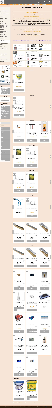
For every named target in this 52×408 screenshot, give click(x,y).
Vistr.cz (2, 157)
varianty (18, 90)
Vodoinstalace (20, 65)
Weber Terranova (3, 160)
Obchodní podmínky (24, 4)
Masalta (2, 142)
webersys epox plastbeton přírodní (19, 392)
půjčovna (32, 120)
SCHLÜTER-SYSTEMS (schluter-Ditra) (20, 62)
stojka (31, 195)
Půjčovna (19, 45)
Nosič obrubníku (19, 208)
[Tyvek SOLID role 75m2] (2, 67)
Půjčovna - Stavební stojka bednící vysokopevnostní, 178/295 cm (31, 133)
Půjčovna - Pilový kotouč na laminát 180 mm (8, 76)
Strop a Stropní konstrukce (46, 62)
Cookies (30, 4)
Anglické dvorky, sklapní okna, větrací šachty (33, 45)
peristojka (32, 95)
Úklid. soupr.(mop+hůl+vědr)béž (5, 113)
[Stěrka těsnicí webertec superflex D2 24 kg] (31, 385)
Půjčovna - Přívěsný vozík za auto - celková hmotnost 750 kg (31, 346)
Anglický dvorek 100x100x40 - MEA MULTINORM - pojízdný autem (31, 303)
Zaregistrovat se (44, 2)
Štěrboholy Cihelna (3, 152)
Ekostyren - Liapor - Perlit (34, 49)
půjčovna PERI (32, 145)
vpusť (32, 220)
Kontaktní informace (37, 4)
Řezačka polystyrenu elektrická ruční (5, 112)
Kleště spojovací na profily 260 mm (5, 115)
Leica (1, 138)
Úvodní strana (8, 4)
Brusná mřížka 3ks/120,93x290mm (3, 106)
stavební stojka (32, 170)
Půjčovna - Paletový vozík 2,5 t (18, 133)
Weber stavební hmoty (33, 65)
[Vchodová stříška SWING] (2, 81)
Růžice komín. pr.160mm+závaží (44, 346)
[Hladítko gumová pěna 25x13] (44, 296)
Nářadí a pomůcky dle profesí (21, 55)
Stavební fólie (33, 62)
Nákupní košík (44, 4)
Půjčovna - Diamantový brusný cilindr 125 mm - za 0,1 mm (8, 71)
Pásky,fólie (33, 55)
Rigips (1, 147)
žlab (32, 245)
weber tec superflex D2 (31, 391)
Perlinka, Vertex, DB (47, 55)
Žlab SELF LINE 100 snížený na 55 (31, 233)
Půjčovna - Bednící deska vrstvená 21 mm (19, 158)
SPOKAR (2, 151)
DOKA (2, 132)
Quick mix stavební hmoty (34, 59)
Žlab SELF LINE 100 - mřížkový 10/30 (31, 259)
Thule (1, 156)
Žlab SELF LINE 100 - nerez (44, 233)
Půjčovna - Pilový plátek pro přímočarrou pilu (4, 89)
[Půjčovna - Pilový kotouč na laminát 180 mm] (2, 76)
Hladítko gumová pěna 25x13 (44, 302)
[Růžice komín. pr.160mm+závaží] (44, 339)
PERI (1, 146)
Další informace (42, 406)
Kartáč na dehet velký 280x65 (5, 93)
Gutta (45, 48)
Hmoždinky (2, 40)
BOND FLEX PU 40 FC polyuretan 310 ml (44, 281)
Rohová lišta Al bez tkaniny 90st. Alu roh (19, 367)
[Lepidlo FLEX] (32, 318)
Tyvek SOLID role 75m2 (8, 66)
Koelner (45, 52)
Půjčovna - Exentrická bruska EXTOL (19, 324)
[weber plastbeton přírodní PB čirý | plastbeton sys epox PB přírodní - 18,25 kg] (19, 385)
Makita (2, 141)
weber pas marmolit (19, 82)
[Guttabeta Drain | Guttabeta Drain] (32, 361)
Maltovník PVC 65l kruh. (4, 116)
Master (2, 143)
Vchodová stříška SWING (8, 80)
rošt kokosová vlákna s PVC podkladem (18, 281)
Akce (19, 4)
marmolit (32, 69)
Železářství (46, 65)
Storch (2, 155)
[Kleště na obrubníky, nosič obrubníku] (19, 202)
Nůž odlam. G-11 (3, 110)
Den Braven (20, 48)
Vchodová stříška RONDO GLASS (4, 108)
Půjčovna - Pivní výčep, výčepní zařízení (44, 133)
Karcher (2, 137)
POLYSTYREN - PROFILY (20, 59)
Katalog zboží (14, 4)
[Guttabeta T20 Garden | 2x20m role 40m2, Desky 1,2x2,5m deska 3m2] (32, 275)
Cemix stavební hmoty (46, 45)
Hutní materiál (20, 52)
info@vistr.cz (39, 2)
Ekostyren (2, 133)
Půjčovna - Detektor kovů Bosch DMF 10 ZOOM (5, 92)
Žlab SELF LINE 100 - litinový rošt (19, 233)
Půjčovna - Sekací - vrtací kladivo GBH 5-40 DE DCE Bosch (19, 346)
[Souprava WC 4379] (19, 296)
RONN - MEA (2, 46)
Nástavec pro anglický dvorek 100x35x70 (44, 324)
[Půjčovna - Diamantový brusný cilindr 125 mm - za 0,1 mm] (2, 72)
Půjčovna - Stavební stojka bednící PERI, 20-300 (19, 108)
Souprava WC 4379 (19, 302)
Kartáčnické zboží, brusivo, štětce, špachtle (34, 52)
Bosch (2, 128)
